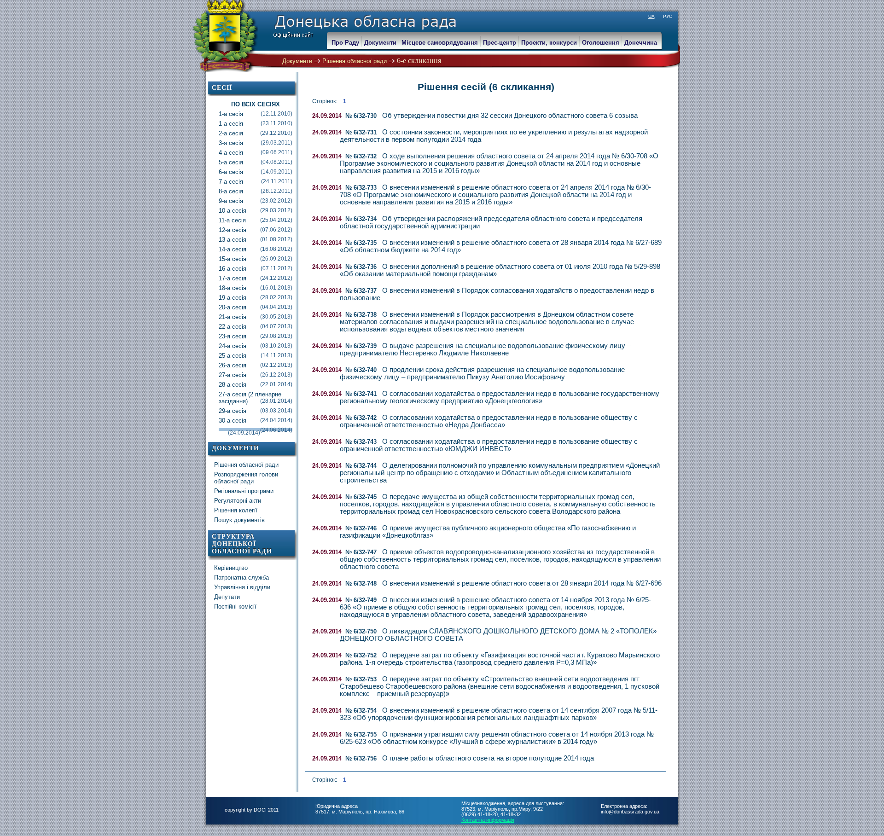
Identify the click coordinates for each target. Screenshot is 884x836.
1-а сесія (255, 113)
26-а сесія (255, 365)
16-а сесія (255, 268)
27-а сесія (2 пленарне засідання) (255, 398)
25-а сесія (255, 355)
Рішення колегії (235, 510)
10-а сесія (255, 210)
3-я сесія (255, 142)
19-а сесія (255, 297)
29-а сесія (255, 410)
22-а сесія (255, 326)
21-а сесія (255, 317)
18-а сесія (255, 287)
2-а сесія (255, 133)
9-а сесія (255, 200)
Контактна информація (487, 820)
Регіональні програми (243, 491)
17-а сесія (255, 278)
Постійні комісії (235, 606)
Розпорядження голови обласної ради (246, 478)
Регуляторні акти (237, 500)
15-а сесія (255, 258)
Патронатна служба (241, 577)
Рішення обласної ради (354, 61)
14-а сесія (255, 249)
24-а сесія (255, 346)
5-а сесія (255, 162)
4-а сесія (255, 152)
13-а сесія (255, 239)
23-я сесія (255, 336)
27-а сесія (255, 375)
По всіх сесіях (255, 104)
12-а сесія (255, 229)
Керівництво (231, 567)
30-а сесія (255, 420)
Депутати (227, 596)
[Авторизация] (4, 4)
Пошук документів (239, 520)
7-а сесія (255, 181)
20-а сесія (255, 307)
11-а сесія (255, 220)
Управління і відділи (242, 587)
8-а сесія (255, 191)
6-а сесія (255, 171)
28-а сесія (255, 384)
